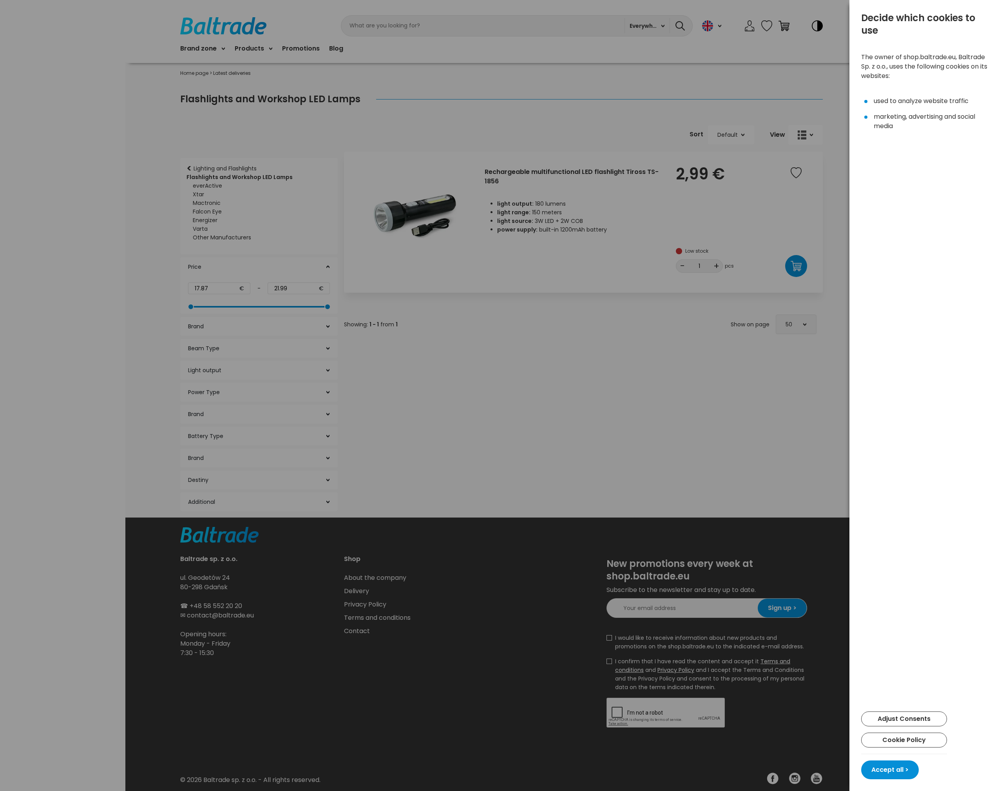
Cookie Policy (904, 739)
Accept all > (890, 769)
